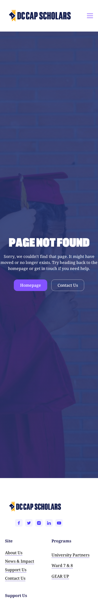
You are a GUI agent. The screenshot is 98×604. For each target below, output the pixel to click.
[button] (89, 16)
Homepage (30, 285)
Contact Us (68, 285)
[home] (19, 16)
